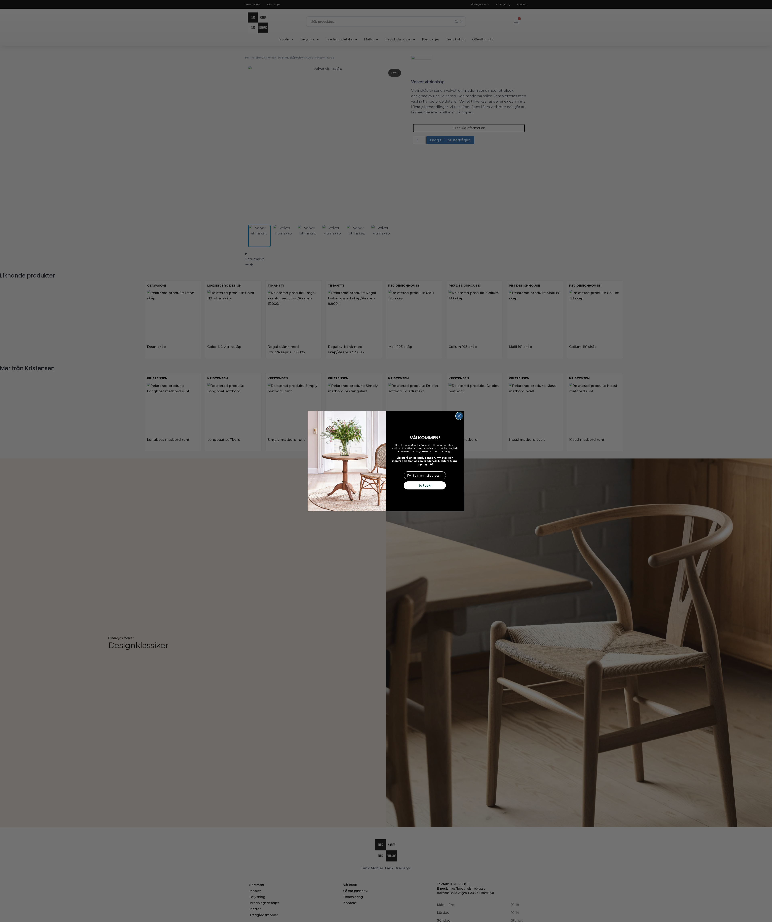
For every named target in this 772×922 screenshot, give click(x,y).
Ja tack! (424, 485)
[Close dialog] (459, 415)
